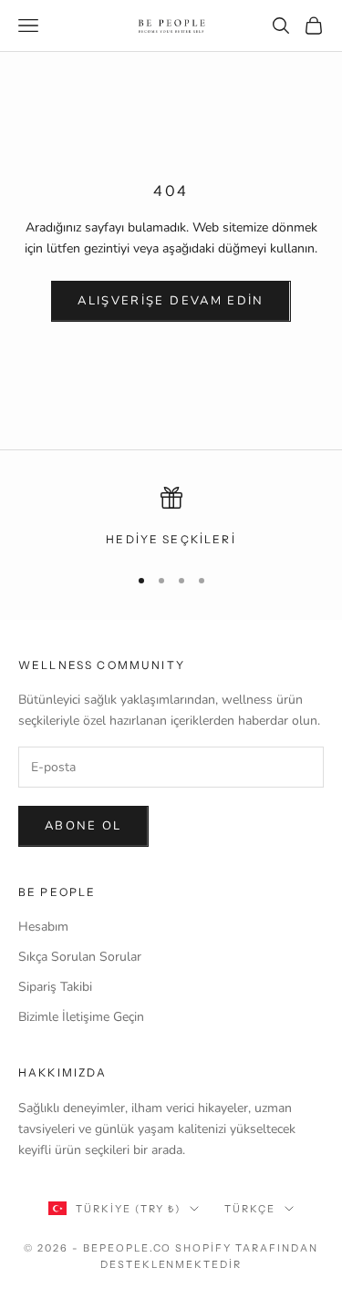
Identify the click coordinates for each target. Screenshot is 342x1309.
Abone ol (83, 826)
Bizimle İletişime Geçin (81, 1017)
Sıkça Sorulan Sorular (79, 956)
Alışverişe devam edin (171, 301)
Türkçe (249, 1208)
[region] (171, 518)
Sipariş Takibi (55, 986)
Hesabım (43, 926)
